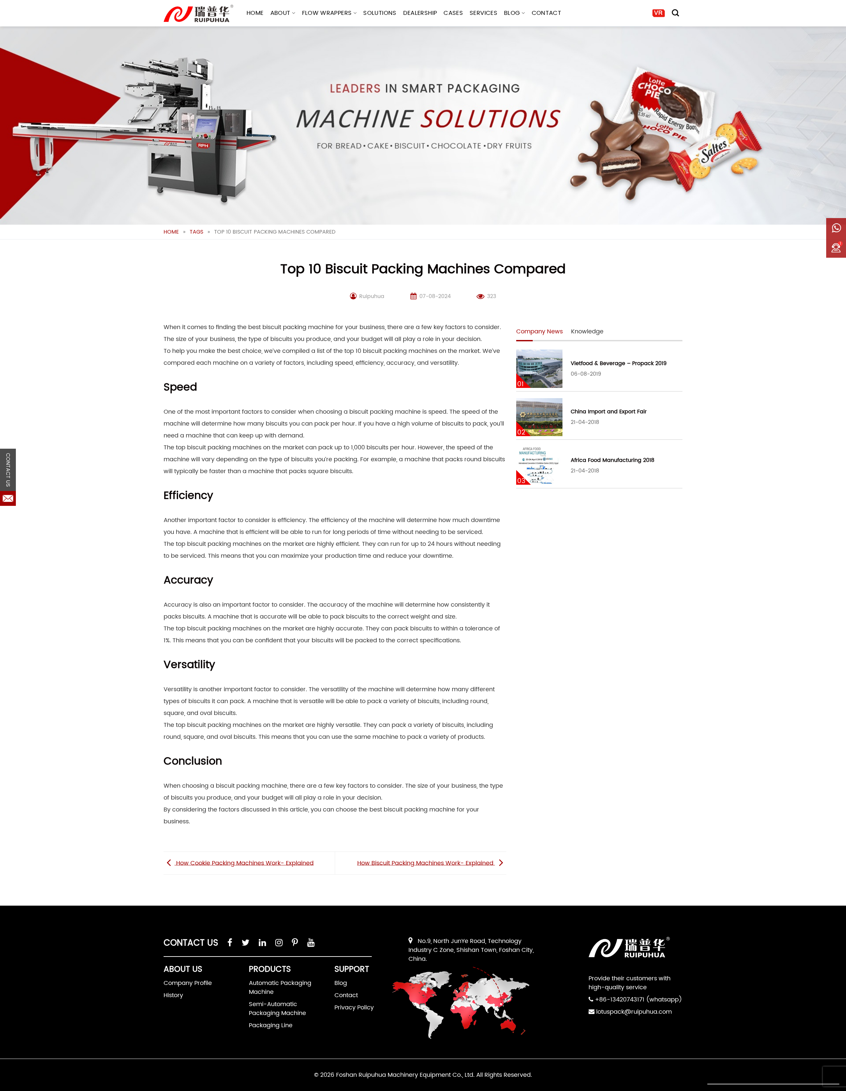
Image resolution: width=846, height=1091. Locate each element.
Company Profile (188, 983)
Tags (196, 232)
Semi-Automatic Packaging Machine (277, 1008)
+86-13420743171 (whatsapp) (638, 999)
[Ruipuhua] (198, 13)
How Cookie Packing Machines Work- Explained (244, 863)
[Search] (675, 13)
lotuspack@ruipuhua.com (634, 1012)
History (173, 995)
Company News (539, 331)
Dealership (420, 13)
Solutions (379, 13)
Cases (453, 13)
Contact (546, 13)
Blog (512, 13)
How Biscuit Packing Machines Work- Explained (426, 863)
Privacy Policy (354, 1007)
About (280, 13)
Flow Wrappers (327, 13)
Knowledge (587, 331)
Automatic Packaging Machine (280, 987)
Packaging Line (270, 1025)
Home (255, 13)
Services (483, 13)
